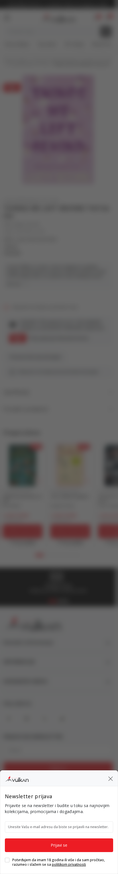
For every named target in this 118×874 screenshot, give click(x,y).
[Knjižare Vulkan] (17, 778)
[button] (110, 778)
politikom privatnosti (69, 864)
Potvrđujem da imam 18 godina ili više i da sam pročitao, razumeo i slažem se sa (58, 862)
